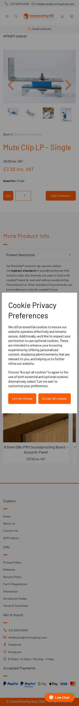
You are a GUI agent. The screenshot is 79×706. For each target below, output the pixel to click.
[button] (60, 697)
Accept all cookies (54, 398)
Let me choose (22, 398)
